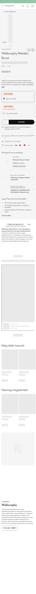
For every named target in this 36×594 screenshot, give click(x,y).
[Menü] (2, 6)
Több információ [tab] (15, 224)
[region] (18, 30)
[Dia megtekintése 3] (13, 44)
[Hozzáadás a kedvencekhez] (32, 50)
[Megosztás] (28, 50)
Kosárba (21, 122)
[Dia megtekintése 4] (17, 44)
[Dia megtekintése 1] (4, 44)
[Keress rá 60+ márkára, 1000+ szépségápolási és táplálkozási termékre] (23, 6)
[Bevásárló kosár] (33, 6)
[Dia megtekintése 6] (26, 44)
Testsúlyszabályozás (10, 11)
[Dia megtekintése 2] (9, 44)
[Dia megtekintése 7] (30, 44)
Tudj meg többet (6, 215)
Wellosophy (6, 49)
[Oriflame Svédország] (9, 6)
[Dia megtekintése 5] (22, 44)
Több (3, 87)
